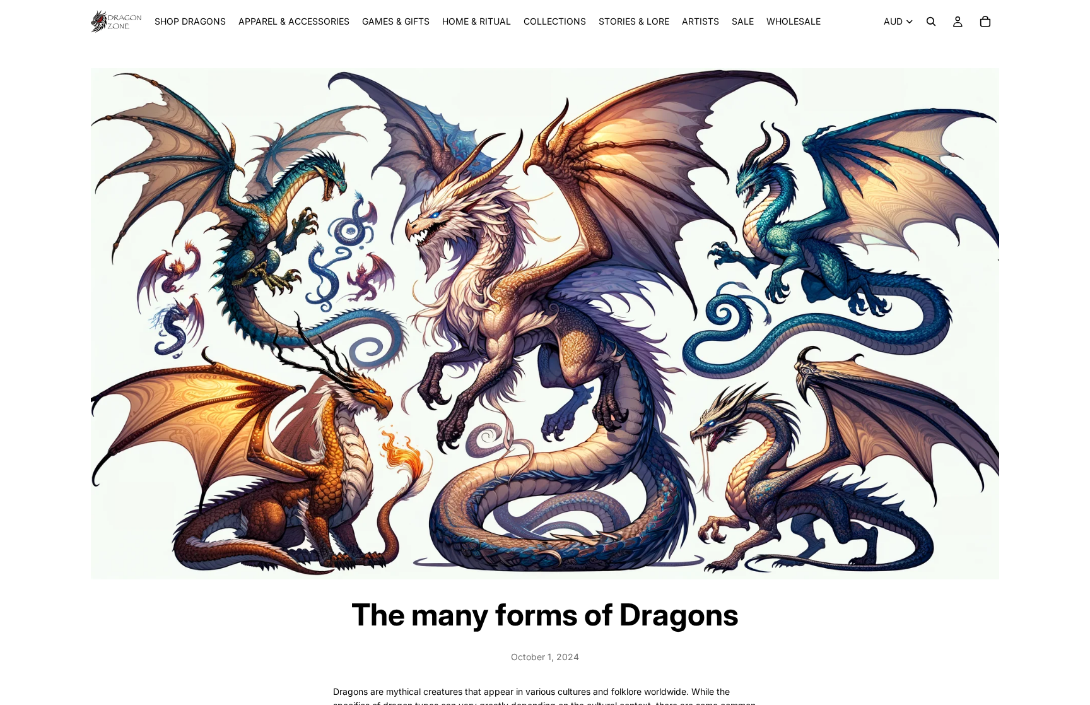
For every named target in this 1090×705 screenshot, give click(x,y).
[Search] (931, 21)
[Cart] (985, 21)
